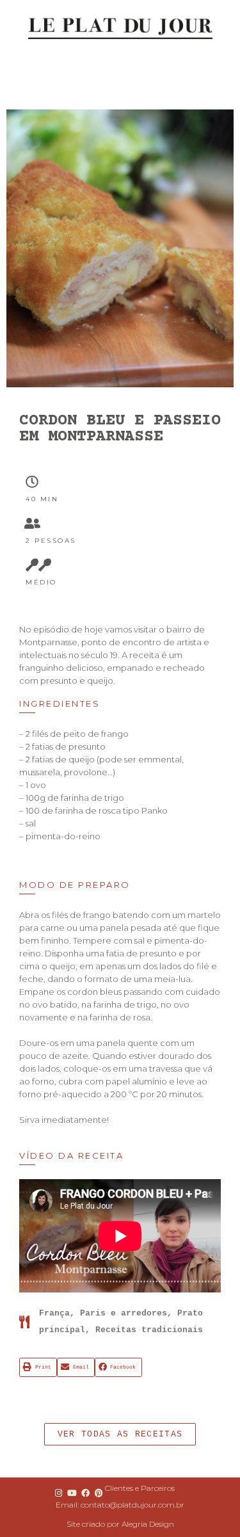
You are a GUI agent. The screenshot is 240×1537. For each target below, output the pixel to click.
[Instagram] (58, 1493)
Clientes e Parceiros (140, 1488)
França (54, 1313)
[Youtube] (71, 1493)
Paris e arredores (123, 1313)
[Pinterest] (99, 1493)
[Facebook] (86, 1493)
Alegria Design (148, 1524)
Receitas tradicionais (149, 1330)
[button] (120, 1434)
